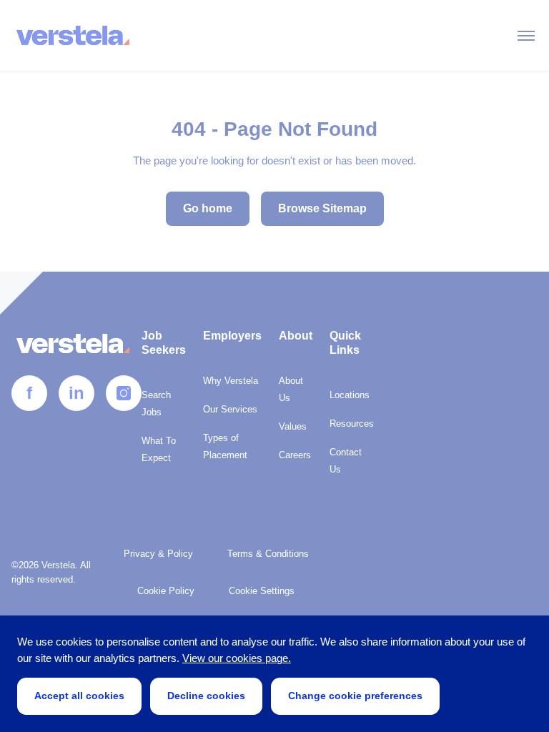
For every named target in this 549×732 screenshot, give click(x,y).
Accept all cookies (79, 695)
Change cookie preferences (355, 695)
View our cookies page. (236, 658)
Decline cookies (206, 695)
